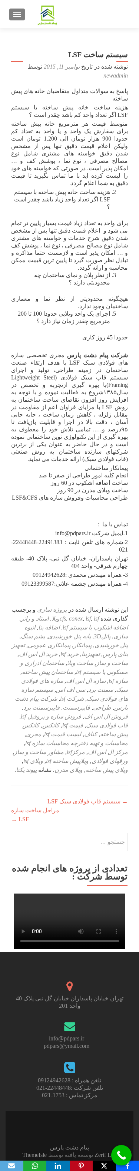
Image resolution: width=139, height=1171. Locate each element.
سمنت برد (100, 690)
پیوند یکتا (26, 770)
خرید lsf (69, 654)
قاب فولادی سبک (107, 725)
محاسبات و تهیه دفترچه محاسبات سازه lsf (76, 743)
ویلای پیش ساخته (107, 770)
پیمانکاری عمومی (49, 645)
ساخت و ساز (112, 663)
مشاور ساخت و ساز (39, 752)
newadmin (115, 75)
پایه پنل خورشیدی (69, 636)
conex (76, 618)
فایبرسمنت (76, 707)
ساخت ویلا (80, 663)
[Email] (11, 1166)
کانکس (50, 725)
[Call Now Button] (121, 1155)
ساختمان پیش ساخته (47, 672)
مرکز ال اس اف (108, 752)
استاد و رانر (35, 618)
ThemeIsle (34, 1155)
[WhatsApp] (35, 1166)
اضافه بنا (49, 627)
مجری (33, 734)
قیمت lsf (72, 725)
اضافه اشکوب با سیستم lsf (95, 627)
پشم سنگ (33, 636)
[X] (104, 1166)
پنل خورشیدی (111, 645)
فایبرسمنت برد (41, 707)
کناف (90, 734)
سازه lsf (118, 681)
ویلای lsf (33, 761)
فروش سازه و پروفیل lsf (51, 716)
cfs (63, 618)
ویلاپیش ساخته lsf (67, 761)
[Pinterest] (81, 1166)
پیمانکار (82, 645)
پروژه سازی (52, 609)
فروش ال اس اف (106, 716)
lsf (88, 618)
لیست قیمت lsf (62, 734)
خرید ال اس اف (38, 654)
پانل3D (102, 636)
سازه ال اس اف (86, 681)
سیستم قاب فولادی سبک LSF (87, 801)
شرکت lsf (72, 698)
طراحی (102, 707)
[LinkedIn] (58, 1166)
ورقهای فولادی (110, 761)
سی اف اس (70, 690)
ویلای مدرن (68, 770)
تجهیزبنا (91, 654)
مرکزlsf (76, 752)
